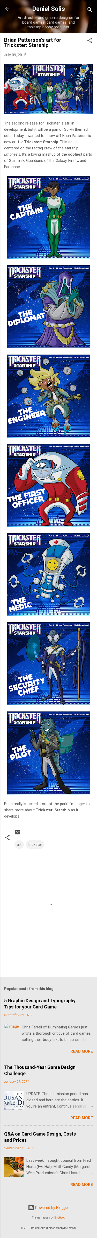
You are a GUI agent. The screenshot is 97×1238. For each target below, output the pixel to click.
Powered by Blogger (51, 1207)
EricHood (59, 1217)
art (19, 844)
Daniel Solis (48, 8)
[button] (90, 41)
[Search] (90, 10)
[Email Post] (17, 834)
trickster (35, 844)
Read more (81, 1051)
